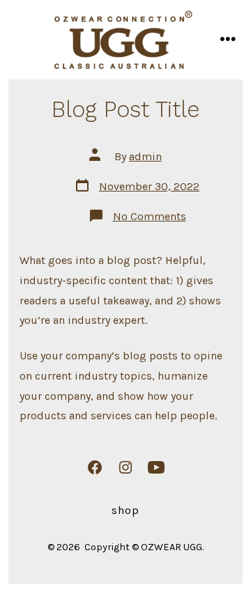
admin (145, 156)
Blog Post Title (125, 109)
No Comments (149, 216)
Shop (125, 510)
